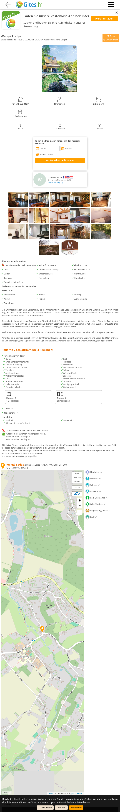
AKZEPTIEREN (76, 807)
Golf (92, 517)
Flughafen (94, 472)
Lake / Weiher (96, 504)
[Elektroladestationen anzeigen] (77, 493)
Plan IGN (77, 477)
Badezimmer (9, 412)
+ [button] (80, 500)
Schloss (93, 485)
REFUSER (61, 807)
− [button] (80, 505)
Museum (94, 491)
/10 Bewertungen (110, 37)
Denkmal (94, 478)
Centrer (77, 487)
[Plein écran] (79, 512)
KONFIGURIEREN (45, 807)
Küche (6, 408)
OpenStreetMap (76, 793)
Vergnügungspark (98, 510)
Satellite (77, 481)
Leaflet (50, 793)
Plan (77, 473)
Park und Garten (97, 497)
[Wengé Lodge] (59, 91)
